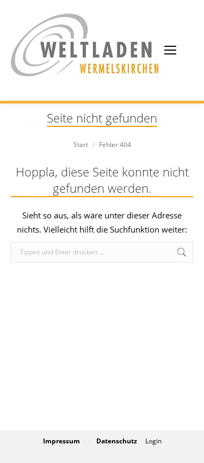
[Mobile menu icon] (170, 50)
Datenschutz (116, 441)
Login (153, 441)
